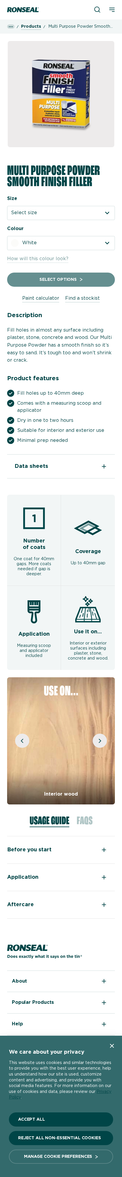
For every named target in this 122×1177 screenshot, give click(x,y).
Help (17, 1024)
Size (12, 198)
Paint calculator (40, 298)
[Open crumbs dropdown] (11, 26)
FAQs (85, 821)
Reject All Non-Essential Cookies (59, 1138)
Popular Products (33, 1002)
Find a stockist (82, 298)
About (19, 981)
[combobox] (61, 213)
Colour (15, 228)
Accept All (31, 1119)
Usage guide (49, 821)
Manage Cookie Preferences (58, 1157)
